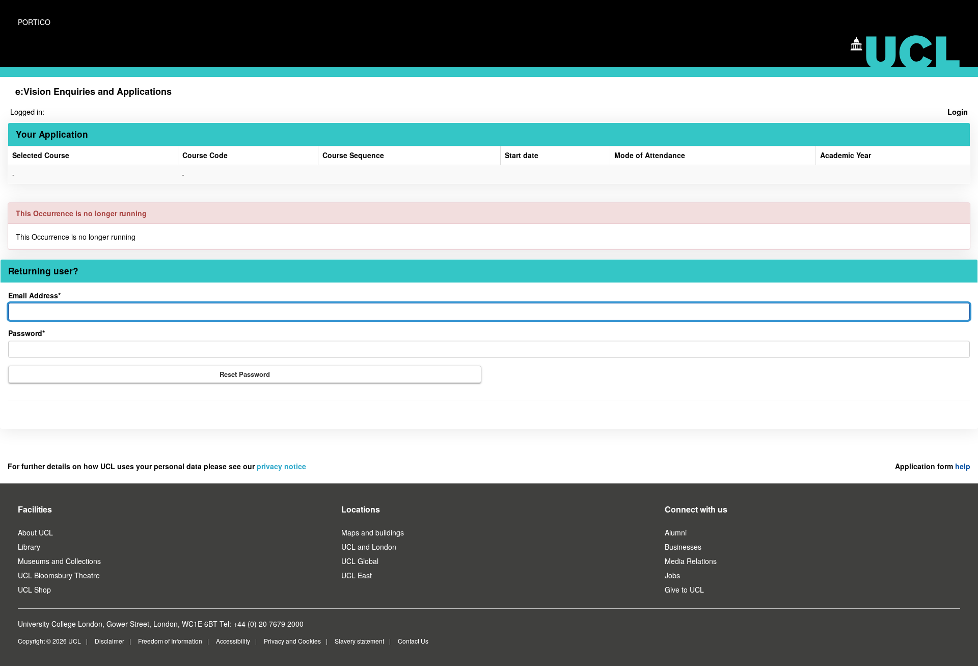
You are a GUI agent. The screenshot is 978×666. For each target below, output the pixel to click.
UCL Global (359, 561)
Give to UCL (684, 589)
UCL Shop (34, 589)
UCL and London (368, 547)
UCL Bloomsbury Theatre (59, 575)
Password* (26, 333)
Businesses (683, 547)
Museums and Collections (59, 561)
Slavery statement (359, 640)
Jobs (672, 575)
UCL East (356, 575)
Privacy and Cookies (292, 640)
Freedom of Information (170, 640)
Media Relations (691, 561)
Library (29, 547)
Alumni (676, 532)
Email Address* (34, 295)
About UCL (35, 532)
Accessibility (233, 640)
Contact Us (413, 640)
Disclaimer (109, 640)
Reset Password (245, 374)
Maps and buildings (372, 532)
